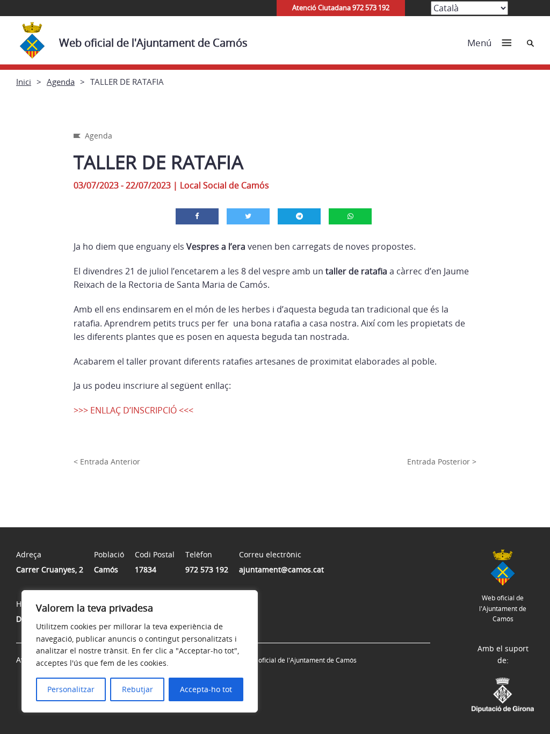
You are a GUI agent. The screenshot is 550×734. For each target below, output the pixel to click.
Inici (23, 81)
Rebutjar (137, 689)
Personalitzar (71, 689)
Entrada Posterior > (441, 461)
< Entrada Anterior (107, 461)
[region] (139, 651)
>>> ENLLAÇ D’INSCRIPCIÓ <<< (133, 410)
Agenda (61, 81)
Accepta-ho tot (206, 689)
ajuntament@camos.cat (281, 569)
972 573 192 (206, 569)
